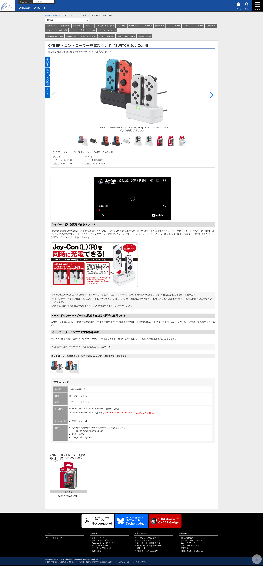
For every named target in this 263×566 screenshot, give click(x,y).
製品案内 (26, 8)
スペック (47, 92)
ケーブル (91, 30)
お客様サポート (141, 533)
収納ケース (77, 26)
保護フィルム (52, 26)
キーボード (210, 26)
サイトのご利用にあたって (191, 540)
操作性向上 (159, 26)
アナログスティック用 (105, 26)
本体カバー (65, 26)
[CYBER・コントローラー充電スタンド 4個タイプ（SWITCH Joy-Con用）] (71, 367)
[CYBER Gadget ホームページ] (7, 5)
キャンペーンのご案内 (190, 546)
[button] (212, 95)
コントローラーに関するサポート (150, 543)
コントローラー (174, 26)
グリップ (88, 26)
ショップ (238, 9)
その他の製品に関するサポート (149, 546)
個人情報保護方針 (188, 538)
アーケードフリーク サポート (148, 540)
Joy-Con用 (121, 26)
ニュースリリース (188, 543)
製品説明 (47, 80)
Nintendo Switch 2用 (55, 36)
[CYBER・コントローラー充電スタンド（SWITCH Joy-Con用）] (57, 367)
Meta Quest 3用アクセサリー (103, 548)
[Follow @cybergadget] (98, 521)
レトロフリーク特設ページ (102, 540)
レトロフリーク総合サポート (148, 538)
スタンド (73, 30)
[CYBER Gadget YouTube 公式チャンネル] (165, 521)
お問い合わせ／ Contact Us (147, 551)
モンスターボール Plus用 (57, 30)
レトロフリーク (98, 538)
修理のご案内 (142, 548)
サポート (41, 8)
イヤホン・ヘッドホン (107, 30)
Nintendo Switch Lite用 (126, 36)
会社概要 (183, 533)
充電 (82, 30)
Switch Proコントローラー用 (140, 26)
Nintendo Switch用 (106, 36)
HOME (48, 15)
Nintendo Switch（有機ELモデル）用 (80, 36)
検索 (246, 9)
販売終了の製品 (144, 36)
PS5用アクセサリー (100, 546)
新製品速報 (96, 551)
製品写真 (47, 62)
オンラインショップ (54, 538)
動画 (47, 71)
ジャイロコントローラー (193, 26)
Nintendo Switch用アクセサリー (104, 543)
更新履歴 (184, 548)
